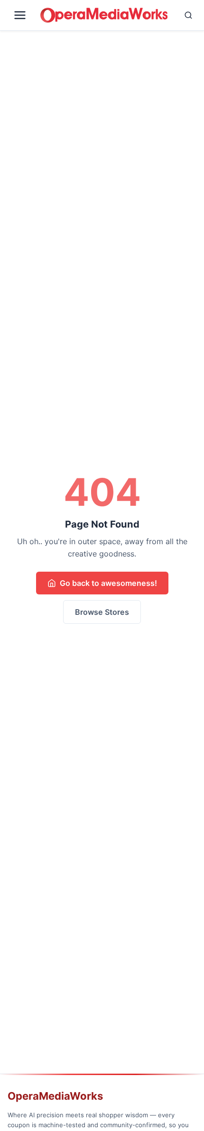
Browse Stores (102, 612)
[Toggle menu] (22, 15)
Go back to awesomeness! (108, 583)
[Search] (183, 15)
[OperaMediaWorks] (103, 15)
